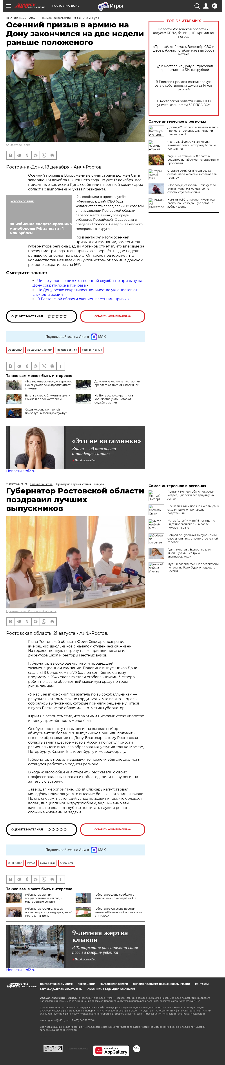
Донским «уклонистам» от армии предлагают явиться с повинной (117, 383)
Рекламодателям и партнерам (61, 989)
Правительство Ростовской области (31, 611)
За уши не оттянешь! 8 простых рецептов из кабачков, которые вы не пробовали (193, 159)
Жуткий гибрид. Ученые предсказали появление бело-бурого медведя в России (193, 567)
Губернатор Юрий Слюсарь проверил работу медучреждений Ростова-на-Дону (48, 912)
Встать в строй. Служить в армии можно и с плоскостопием (47, 397)
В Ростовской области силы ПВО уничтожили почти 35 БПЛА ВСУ (184, 103)
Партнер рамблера (77, 1048)
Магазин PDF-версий (114, 984)
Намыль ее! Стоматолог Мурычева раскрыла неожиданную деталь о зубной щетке (191, 203)
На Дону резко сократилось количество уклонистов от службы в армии (113, 399)
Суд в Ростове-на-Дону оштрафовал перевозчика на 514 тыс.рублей (183, 68)
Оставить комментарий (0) (112, 316)
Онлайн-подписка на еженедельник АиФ (161, 984)
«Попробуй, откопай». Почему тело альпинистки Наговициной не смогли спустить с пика (191, 188)
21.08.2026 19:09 (16, 484)
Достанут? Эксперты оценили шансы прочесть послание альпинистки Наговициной (192, 131)
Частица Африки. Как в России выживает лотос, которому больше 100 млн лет (191, 145)
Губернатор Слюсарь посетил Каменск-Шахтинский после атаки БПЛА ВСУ (118, 912)
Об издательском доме (56, 984)
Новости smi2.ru (20, 471)
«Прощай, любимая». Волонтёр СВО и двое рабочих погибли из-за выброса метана (183, 50)
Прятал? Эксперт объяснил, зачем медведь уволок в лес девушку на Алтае (190, 495)
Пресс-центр (86, 984)
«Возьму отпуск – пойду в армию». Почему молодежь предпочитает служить (48, 385)
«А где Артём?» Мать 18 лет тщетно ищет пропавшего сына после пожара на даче (191, 524)
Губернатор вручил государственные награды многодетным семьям (43, 898)
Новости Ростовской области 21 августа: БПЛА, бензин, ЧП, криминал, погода (183, 33)
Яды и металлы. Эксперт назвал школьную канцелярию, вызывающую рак (189, 553)
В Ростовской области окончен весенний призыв (83, 299)
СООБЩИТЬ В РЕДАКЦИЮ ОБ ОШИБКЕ (111, 989)
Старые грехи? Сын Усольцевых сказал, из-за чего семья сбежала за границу (192, 174)
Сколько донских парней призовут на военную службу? (46, 411)
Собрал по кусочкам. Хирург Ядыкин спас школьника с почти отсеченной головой (192, 538)
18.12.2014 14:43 (16, 18)
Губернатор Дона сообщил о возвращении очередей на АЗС (115, 896)
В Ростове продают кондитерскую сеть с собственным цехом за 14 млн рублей (183, 85)
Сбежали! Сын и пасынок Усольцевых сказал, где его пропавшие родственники (193, 509)
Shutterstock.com (18, 145)
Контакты (202, 984)
